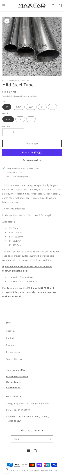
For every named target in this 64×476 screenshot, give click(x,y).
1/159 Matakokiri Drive (27, 416)
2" (7, 107)
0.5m (8, 119)
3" (42, 107)
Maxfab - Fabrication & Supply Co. (27, 470)
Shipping (16, 96)
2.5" (31, 107)
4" (52, 107)
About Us (11, 330)
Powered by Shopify (49, 470)
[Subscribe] (49, 439)
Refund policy (13, 352)
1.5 (31, 119)
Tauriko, (44, 416)
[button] (3, 5)
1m (20, 119)
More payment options (32, 160)
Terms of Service (14, 359)
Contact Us (11, 338)
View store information (16, 176)
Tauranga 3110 (14, 420)
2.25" (18, 107)
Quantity (6, 126)
